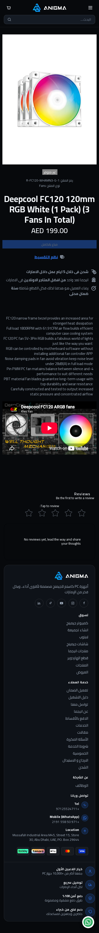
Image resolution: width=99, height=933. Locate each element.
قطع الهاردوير (78, 658)
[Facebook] (84, 603)
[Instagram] (72, 603)
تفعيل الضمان (77, 690)
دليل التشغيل (78, 697)
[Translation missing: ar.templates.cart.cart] (8, 8)
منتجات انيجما (78, 651)
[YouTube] (61, 603)
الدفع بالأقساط (76, 718)
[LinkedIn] (39, 603)
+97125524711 (67, 809)
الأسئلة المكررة (77, 739)
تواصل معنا (79, 704)
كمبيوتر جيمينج (77, 623)
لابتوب (83, 637)
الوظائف (81, 785)
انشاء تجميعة (78, 630)
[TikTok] (50, 603)
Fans (42, 186)
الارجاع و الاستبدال (75, 760)
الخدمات (82, 725)
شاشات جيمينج (77, 644)
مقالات (82, 732)
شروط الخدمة (78, 746)
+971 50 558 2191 (65, 822)
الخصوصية (80, 753)
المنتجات (82, 665)
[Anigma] (49, 8)
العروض (82, 672)
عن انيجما (81, 711)
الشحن (83, 767)
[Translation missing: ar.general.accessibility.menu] (90, 8)
